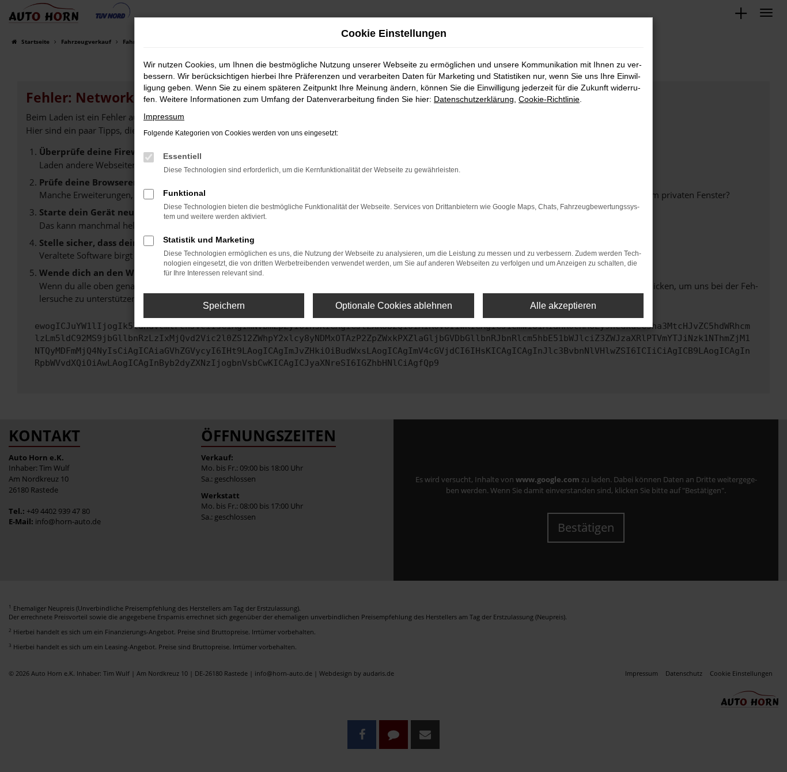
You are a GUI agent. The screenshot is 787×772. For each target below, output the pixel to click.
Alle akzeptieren (563, 306)
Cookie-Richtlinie (549, 99)
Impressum (163, 116)
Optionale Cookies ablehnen (393, 306)
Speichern (224, 306)
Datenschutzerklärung (474, 99)
